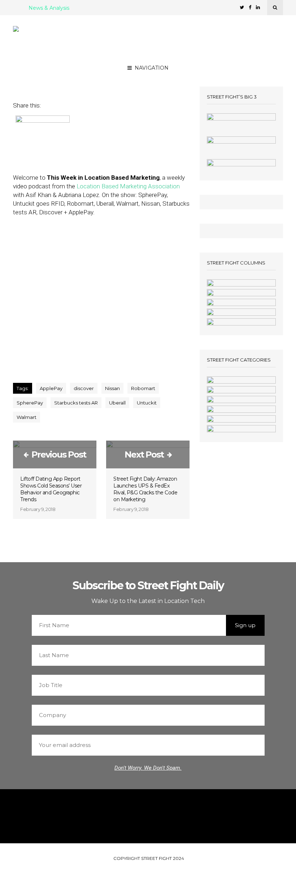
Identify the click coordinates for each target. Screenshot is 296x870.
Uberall (117, 403)
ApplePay (51, 388)
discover (84, 388)
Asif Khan (84, 69)
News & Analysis (49, 8)
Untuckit (147, 403)
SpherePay (30, 403)
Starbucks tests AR (76, 403)
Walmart (26, 417)
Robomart (143, 388)
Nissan (112, 388)
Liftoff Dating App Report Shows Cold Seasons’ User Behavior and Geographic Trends (51, 489)
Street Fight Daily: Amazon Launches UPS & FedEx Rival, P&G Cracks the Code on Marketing (145, 489)
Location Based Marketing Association (128, 186)
